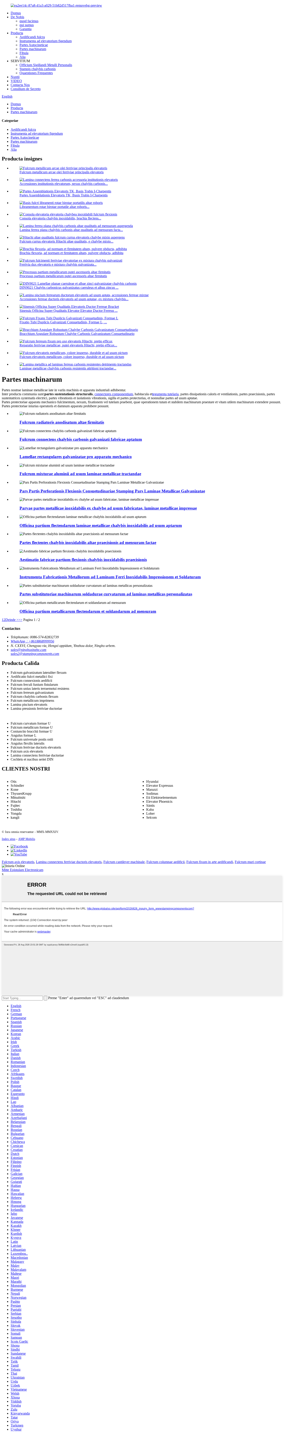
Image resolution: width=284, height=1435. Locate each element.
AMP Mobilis (26, 839)
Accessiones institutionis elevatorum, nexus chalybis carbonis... (64, 184)
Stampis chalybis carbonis (38, 69)
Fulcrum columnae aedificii (165, 862)
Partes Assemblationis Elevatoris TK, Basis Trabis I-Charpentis (64, 195)
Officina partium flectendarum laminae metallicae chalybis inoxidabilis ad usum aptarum (101, 525)
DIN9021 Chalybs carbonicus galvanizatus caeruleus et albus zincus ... (69, 287)
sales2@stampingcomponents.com (35, 654)
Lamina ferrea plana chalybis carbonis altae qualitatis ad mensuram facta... (71, 230)
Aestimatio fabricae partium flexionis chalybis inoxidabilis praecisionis (83, 559)
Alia (23, 57)
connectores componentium (114, 394)
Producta (17, 33)
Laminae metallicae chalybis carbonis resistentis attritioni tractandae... (68, 368)
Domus (16, 13)
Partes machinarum (33, 49)
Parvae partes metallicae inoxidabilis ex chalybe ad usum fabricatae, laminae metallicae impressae (108, 508)
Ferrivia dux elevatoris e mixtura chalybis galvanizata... (58, 264)
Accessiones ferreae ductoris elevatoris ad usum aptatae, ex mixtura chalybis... (74, 299)
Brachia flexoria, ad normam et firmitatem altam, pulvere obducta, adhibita (71, 253)
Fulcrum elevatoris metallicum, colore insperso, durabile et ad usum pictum (72, 357)
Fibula (24, 53)
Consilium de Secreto (26, 89)
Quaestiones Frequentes (36, 73)
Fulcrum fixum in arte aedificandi (209, 862)
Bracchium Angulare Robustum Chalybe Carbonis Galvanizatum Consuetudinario (77, 334)
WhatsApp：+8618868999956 (32, 641)
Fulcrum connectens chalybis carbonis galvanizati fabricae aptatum (81, 439)
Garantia (26, 29)
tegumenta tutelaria (165, 394)
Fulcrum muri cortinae (250, 862)
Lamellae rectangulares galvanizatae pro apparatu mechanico (76, 456)
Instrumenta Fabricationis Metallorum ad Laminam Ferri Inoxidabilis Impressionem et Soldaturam (110, 577)
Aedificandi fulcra (32, 37)
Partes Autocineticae (34, 45)
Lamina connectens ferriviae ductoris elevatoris (69, 862)
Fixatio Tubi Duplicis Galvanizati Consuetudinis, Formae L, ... (63, 322)
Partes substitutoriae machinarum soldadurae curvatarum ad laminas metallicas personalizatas (106, 594)
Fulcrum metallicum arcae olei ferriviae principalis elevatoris (62, 172)
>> (20, 620)
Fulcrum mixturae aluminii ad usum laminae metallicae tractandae (80, 473)
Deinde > (11, 620)
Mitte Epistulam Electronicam (22, 870)
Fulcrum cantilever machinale (124, 862)
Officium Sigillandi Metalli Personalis (46, 65)
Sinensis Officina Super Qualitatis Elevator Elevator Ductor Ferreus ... (69, 310)
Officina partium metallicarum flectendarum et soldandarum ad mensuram (88, 611)
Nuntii (15, 77)
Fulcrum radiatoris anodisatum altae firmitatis (62, 422)
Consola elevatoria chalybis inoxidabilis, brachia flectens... (60, 218)
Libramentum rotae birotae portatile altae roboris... (54, 207)
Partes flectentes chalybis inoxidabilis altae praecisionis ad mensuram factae (88, 542)
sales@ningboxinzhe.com (28, 650)
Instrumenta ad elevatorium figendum (46, 41)
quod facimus (29, 21)
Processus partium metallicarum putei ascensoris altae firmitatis (63, 276)
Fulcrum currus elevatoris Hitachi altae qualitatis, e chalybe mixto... (66, 241)
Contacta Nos (20, 85)
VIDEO (16, 81)
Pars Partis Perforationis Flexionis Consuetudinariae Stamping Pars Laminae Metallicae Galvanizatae (112, 491)
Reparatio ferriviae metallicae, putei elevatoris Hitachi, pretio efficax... (68, 345)
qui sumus (27, 25)
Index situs (8, 839)
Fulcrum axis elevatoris (18, 862)
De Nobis (17, 17)
